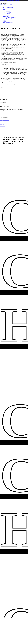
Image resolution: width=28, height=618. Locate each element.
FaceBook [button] (2, 126)
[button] (4, 120)
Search (4, 3)
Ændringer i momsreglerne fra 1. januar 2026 (10, 0)
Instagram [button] (2, 124)
